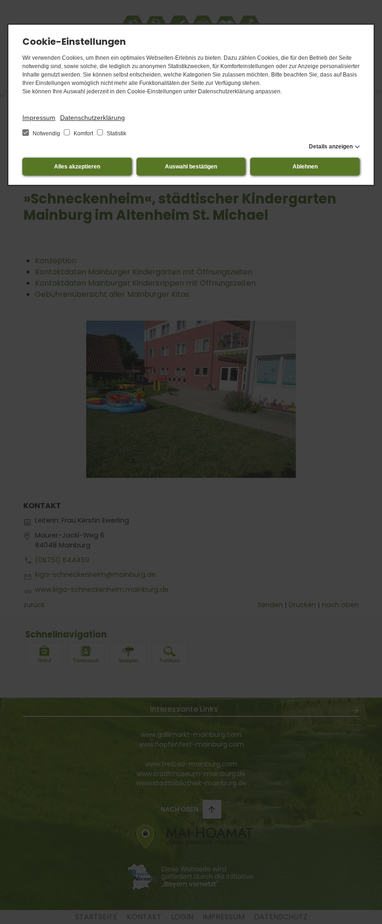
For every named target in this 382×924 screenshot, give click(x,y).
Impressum (38, 117)
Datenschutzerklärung (92, 117)
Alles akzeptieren (77, 166)
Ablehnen (305, 166)
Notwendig (46, 133)
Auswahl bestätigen (191, 166)
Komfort (83, 133)
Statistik (115, 133)
